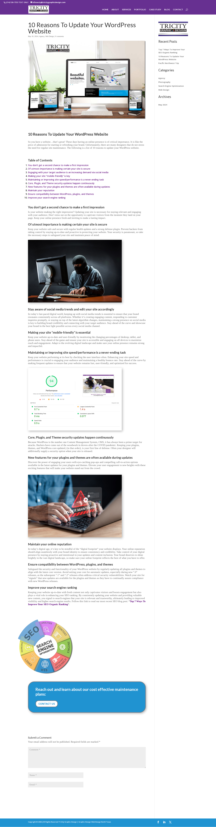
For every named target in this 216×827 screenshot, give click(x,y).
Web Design (49, 36)
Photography (164, 82)
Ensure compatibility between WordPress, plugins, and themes (61, 193)
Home (105, 10)
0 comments (59, 36)
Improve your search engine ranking (47, 197)
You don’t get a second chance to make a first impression (58, 165)
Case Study (155, 10)
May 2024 (162, 104)
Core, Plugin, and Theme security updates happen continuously (61, 183)
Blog (167, 10)
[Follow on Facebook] (158, 822)
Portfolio (140, 10)
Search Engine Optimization (171, 86)
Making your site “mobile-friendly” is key (49, 175)
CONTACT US (46, 703)
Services (126, 10)
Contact (178, 10)
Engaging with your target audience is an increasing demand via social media (68, 172)
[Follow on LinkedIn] (164, 822)
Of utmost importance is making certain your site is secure (59, 168)
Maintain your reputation (41, 190)
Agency (41, 36)
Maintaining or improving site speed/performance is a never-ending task (66, 179)
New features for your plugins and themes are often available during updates (69, 186)
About (115, 10)
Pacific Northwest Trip (168, 63)
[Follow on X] (170, 822)
